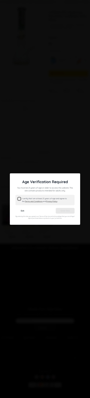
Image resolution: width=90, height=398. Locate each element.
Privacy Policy (51, 201)
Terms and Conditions (34, 201)
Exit (22, 211)
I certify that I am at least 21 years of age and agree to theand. (44, 199)
